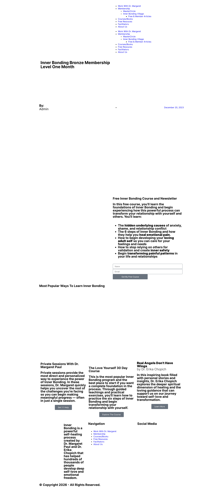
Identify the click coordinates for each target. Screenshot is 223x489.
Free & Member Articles (139, 16)
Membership (124, 8)
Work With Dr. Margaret (129, 6)
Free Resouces (125, 21)
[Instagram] (162, 431)
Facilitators (123, 24)
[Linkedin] (155, 431)
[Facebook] (140, 431)
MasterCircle (129, 11)
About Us (122, 26)
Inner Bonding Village (133, 13)
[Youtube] (147, 431)
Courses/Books (125, 19)
